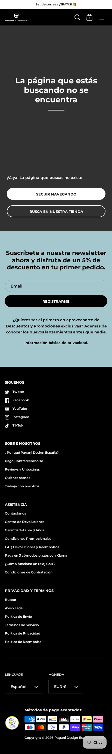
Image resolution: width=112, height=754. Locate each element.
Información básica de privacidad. (56, 343)
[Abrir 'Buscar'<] (77, 17)
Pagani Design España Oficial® (79, 738)
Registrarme (56, 301)
